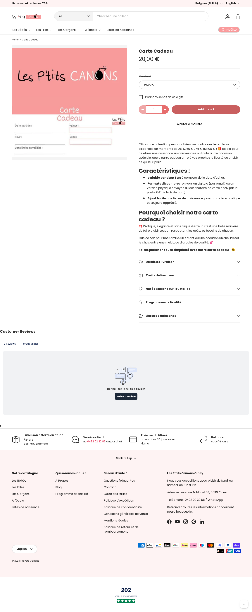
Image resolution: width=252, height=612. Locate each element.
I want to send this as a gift (164, 97)
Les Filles (42, 30)
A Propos (61, 480)
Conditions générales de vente (126, 514)
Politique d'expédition (119, 500)
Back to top (124, 458)
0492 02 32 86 (96, 441)
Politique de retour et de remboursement (121, 529)
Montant (145, 76)
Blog (58, 487)
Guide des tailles (115, 494)
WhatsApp (215, 500)
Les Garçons (67, 30)
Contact (110, 487)
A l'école (91, 30)
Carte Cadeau (30, 40)
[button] (238, 17)
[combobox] (131, 16)
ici (190, 511)
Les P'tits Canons (30, 560)
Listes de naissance (120, 30)
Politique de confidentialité (123, 507)
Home (15, 40)
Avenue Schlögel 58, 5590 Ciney (204, 492)
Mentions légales (116, 520)
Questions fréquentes (119, 480)
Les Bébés (19, 30)
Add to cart (206, 109)
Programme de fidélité (71, 494)
